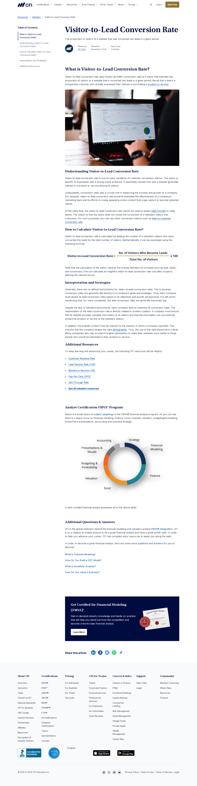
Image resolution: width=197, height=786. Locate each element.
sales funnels (158, 210)
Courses (45, 741)
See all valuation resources (84, 388)
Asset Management (122, 716)
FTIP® (44, 713)
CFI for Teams (106, 4)
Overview (22, 683)
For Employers (96, 706)
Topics (45, 731)
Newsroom (23, 732)
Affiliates (22, 727)
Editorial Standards (26, 703)
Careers (58, 4)
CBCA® (45, 698)
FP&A (115, 688)
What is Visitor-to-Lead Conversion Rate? (30, 36)
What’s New (165, 688)
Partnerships (24, 722)
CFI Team (82, 49)
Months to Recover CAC (82, 370)
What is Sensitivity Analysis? (80, 566)
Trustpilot (71, 748)
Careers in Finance (122, 683)
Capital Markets (120, 698)
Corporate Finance (98, 688)
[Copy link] (121, 654)
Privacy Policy (132, 772)
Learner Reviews (26, 717)
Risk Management (121, 711)
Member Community (169, 683)
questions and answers (150, 543)
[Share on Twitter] (107, 654)
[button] (151, 4)
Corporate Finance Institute (25, 4)
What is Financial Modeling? (80, 554)
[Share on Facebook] (100, 654)
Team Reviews (96, 716)
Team (20, 693)
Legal (139, 688)
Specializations (49, 736)
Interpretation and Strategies (33, 60)
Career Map (118, 739)
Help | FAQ (141, 683)
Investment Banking (122, 693)
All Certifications (49, 717)
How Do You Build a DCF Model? (83, 560)
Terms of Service (164, 772)
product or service (158, 84)
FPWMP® (46, 708)
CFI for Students (25, 708)
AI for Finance (88, 4)
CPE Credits (23, 713)
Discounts (69, 698)
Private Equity (119, 726)
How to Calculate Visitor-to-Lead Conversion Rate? (35, 53)
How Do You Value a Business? (82, 572)
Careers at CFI (24, 698)
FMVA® (45, 683)
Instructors (23, 688)
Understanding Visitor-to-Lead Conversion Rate (34, 44)
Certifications (43, 4)
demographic (120, 329)
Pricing (131, 4)
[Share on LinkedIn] (93, 654)
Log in (159, 4)
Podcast (164, 698)
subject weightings (104, 414)
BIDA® (44, 703)
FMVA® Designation (162, 529)
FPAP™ (45, 688)
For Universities (96, 711)
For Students (71, 688)
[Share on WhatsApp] (114, 654)
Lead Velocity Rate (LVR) (82, 364)
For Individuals (72, 683)
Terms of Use (147, 772)
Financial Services (97, 693)
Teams (92, 683)
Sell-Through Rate (79, 382)
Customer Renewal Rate (82, 358)
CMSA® (45, 693)
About (121, 4)
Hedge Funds (119, 721)
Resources (72, 4)
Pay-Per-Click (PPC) (80, 376)
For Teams (70, 693)
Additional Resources (30, 66)
